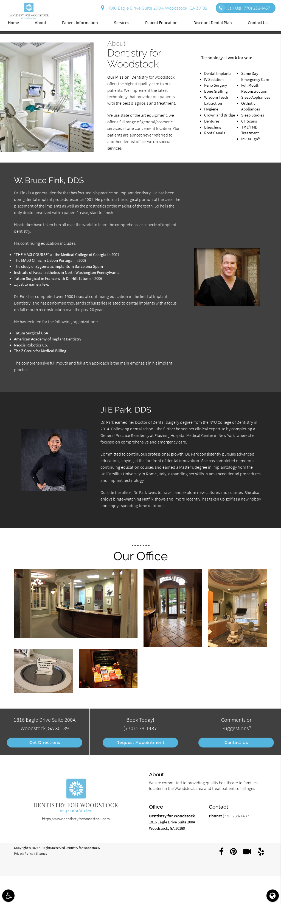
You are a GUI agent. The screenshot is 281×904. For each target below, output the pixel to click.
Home (13, 22)
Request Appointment (140, 742)
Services (121, 22)
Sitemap (41, 853)
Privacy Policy (23, 853)
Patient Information (80, 22)
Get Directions (44, 742)
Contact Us (258, 22)
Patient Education (161, 22)
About (40, 22)
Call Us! (248, 8)
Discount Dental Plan (212, 22)
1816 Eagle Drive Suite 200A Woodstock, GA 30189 (157, 8)
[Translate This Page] (272, 895)
